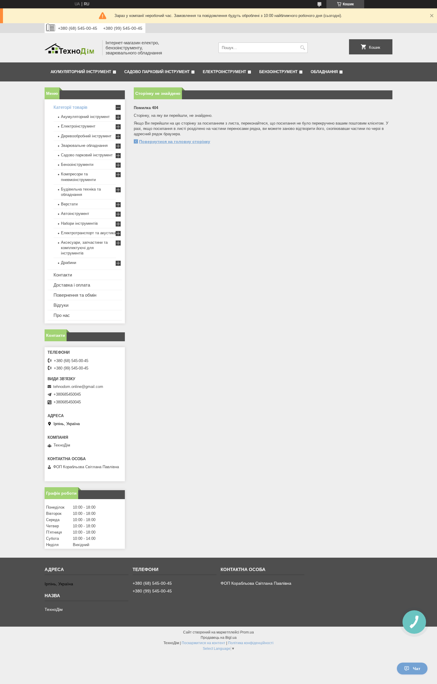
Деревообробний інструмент (86, 136)
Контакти (63, 274)
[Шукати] (302, 48)
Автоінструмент (75, 213)
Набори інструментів (79, 223)
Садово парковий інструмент (157, 72)
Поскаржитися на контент (203, 643)
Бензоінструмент (278, 72)
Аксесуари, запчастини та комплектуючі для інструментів (84, 247)
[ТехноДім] (71, 47)
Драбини (68, 262)
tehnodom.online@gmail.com (78, 386)
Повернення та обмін (75, 295)
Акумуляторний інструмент (81, 72)
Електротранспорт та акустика (88, 233)
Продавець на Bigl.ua (219, 638)
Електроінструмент (224, 72)
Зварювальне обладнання (84, 145)
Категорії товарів (70, 107)
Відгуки (61, 305)
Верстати (69, 204)
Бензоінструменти (77, 164)
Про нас (62, 315)
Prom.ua (247, 632)
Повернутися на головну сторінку (174, 141)
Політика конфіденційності (250, 643)
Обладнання (324, 72)
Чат (416, 668)
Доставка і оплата (72, 284)
